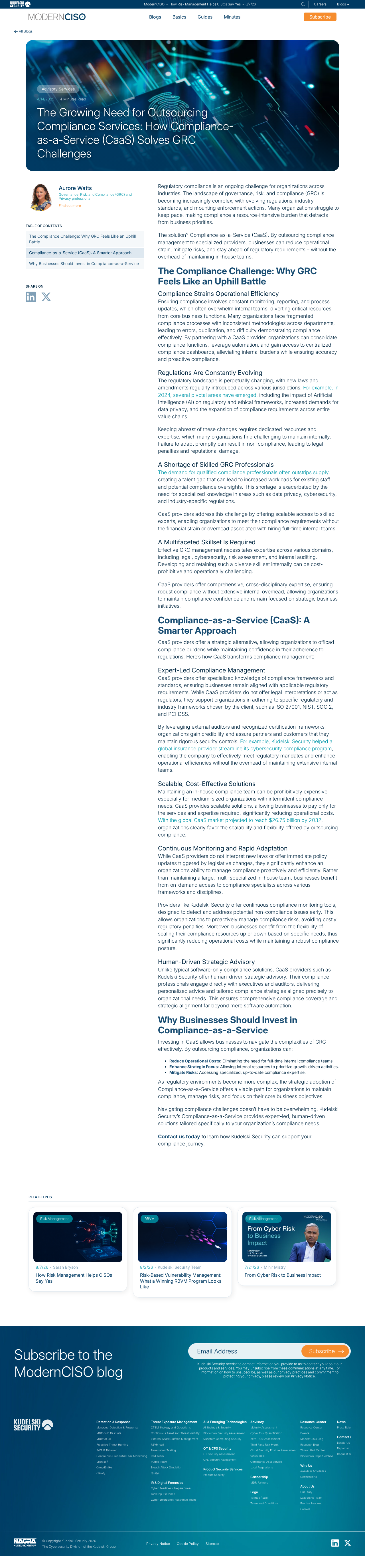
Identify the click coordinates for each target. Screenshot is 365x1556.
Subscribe (320, 17)
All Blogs (26, 31)
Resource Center (313, 1422)
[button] (343, 4)
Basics (179, 17)
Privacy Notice (303, 1376)
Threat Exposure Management (174, 1422)
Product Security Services (223, 1469)
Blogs (155, 17)
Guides (205, 17)
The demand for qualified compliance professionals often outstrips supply (243, 472)
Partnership (259, 1477)
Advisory (257, 1422)
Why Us (306, 1466)
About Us (307, 1486)
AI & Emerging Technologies (225, 1422)
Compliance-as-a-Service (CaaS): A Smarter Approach (80, 252)
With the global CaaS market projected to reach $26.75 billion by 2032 (239, 820)
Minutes (232, 17)
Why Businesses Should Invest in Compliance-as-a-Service (84, 263)
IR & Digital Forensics (167, 1483)
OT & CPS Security (217, 1448)
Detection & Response (113, 1422)
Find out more (70, 205)
